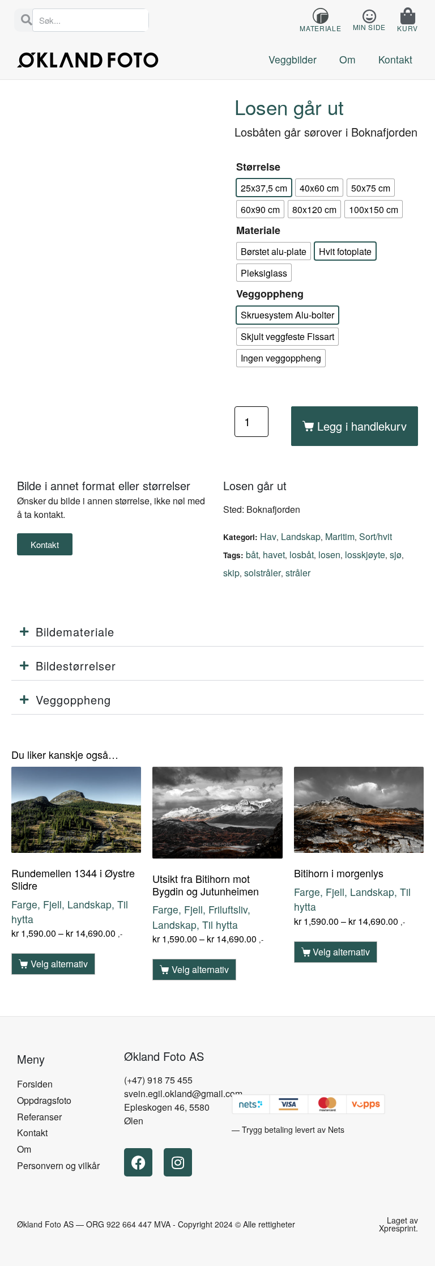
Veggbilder (292, 59)
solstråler (262, 572)
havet (274, 554)
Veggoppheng (270, 293)
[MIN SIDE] (369, 16)
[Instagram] (178, 1162)
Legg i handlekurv (362, 426)
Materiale (258, 230)
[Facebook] (138, 1162)
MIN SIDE (369, 27)
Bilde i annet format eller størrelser (103, 485)
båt (252, 554)
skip (231, 572)
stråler (297, 572)
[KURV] (407, 15)
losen (329, 554)
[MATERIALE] (320, 15)
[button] (217, 632)
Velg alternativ (59, 963)
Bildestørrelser (76, 665)
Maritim (340, 536)
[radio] (264, 187)
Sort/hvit (375, 536)
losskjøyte (365, 554)
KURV (407, 28)
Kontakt (395, 59)
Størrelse (258, 166)
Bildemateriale (75, 631)
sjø (396, 554)
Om (347, 59)
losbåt (301, 554)
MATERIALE (320, 28)
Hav (268, 536)
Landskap (301, 536)
